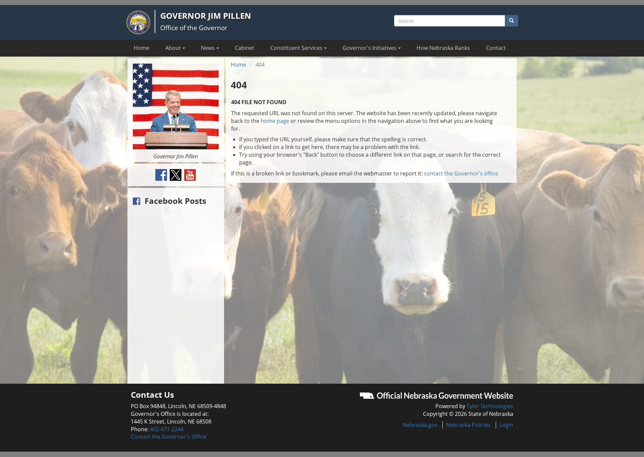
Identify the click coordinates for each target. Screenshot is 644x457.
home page (275, 121)
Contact (496, 48)
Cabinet (244, 48)
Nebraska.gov (420, 425)
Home (141, 48)
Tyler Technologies (490, 406)
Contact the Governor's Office (168, 436)
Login (506, 425)
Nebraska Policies (468, 425)
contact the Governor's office (461, 173)
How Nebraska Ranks (443, 48)
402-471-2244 (166, 429)
